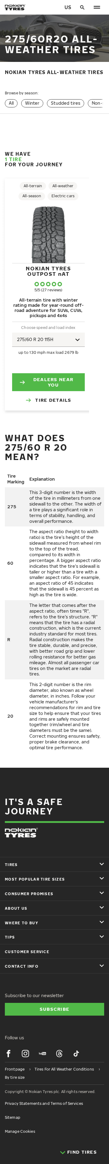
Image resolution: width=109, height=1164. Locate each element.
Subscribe (55, 1009)
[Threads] (59, 1053)
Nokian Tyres (48, 271)
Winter (32, 103)
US (67, 7)
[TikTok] (76, 1053)
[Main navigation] (97, 7)
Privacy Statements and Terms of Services (44, 1103)
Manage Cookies (20, 1131)
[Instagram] (25, 1053)
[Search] (82, 7)
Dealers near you (53, 382)
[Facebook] (8, 1053)
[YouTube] (42, 1053)
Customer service (27, 951)
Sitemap (12, 1117)
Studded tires (65, 103)
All (11, 103)
